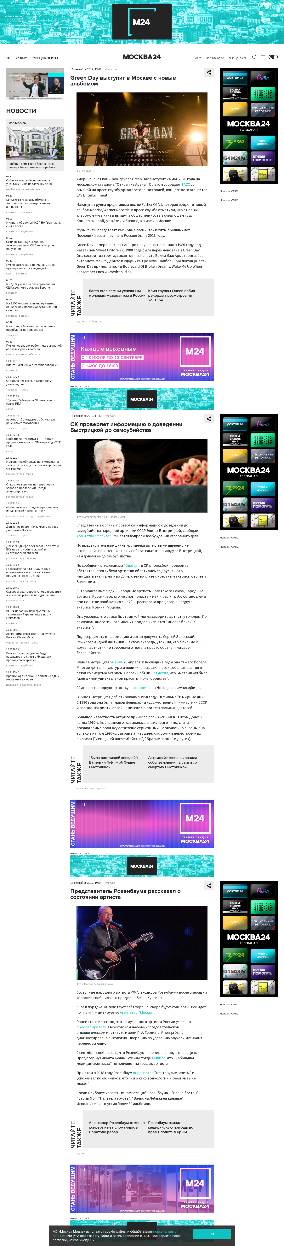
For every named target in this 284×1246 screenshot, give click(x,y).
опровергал (143, 1073)
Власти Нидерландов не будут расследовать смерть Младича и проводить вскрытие (28, 656)
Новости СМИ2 (79, 386)
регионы (24, 315)
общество (35, 354)
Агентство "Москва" (94, 536)
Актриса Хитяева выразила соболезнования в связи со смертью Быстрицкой (172, 762)
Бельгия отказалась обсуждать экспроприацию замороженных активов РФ (28, 203)
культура (82, 321)
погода (30, 516)
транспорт (12, 335)
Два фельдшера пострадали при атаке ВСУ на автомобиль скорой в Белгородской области (33, 549)
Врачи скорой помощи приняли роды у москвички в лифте (32, 678)
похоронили (140, 688)
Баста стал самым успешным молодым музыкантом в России (117, 293)
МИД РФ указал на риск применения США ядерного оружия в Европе (30, 286)
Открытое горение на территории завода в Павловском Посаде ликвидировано (30, 488)
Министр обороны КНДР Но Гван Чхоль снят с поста (33, 224)
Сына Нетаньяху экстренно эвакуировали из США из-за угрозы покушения (30, 245)
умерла (116, 662)
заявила (158, 1058)
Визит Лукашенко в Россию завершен (32, 365)
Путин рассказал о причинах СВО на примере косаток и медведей (30, 266)
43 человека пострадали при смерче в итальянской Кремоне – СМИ (32, 509)
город (45, 189)
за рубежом (26, 231)
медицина (12, 685)
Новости (21, 111)
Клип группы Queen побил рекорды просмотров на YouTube (171, 296)
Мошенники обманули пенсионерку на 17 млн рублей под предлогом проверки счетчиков (33, 465)
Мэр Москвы (17, 123)
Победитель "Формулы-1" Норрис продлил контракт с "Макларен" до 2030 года (33, 442)
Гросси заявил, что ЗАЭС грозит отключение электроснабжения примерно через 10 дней (28, 572)
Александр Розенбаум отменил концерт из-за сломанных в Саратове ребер (117, 1127)
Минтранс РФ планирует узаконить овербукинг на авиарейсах (30, 328)
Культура (109, 416)
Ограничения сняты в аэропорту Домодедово (28, 382)
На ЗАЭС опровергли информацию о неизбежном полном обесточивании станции (31, 307)
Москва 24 (142, 57)
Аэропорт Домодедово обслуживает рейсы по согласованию (31, 421)
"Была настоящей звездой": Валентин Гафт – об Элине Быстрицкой (113, 762)
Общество (110, 70)
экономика (25, 212)
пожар (29, 497)
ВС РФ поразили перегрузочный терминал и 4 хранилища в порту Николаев (28, 614)
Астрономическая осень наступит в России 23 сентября (30, 635)
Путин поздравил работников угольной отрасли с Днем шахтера (34, 347)
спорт (9, 409)
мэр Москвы (13, 189)
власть (10, 273)
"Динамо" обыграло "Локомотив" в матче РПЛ (30, 402)
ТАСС (185, 184)
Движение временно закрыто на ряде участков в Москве (32, 528)
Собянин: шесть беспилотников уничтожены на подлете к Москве (29, 182)
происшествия (31, 189)
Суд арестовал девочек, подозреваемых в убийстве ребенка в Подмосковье (33, 593)
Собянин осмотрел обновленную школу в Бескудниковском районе (32, 165)
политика (11, 212)
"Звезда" (131, 565)
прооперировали (91, 1027)
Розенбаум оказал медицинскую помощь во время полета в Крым (170, 1127)
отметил (160, 673)
